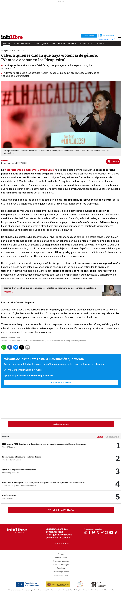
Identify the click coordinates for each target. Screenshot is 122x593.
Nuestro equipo (61, 557)
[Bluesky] (93, 533)
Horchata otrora (9, 495)
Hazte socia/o (62, 543)
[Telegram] (102, 533)
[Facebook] (89, 533)
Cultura (36, 43)
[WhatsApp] (85, 533)
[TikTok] (116, 533)
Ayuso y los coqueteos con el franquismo (19, 470)
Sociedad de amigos (61, 565)
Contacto (61, 554)
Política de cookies (61, 575)
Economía (25, 43)
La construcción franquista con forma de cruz (21, 457)
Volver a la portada (61, 510)
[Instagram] (106, 533)
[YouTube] (111, 533)
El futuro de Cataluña (55, 341)
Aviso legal (61, 568)
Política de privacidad (61, 572)
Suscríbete (89, 35)
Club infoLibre (97, 43)
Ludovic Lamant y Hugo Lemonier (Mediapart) (19, 485)
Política (6, 43)
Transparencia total (106, 39)
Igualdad (45, 43)
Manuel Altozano (8, 447)
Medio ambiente (59, 43)
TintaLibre (84, 43)
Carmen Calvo (15, 341)
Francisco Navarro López (11, 460)
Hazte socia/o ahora (61, 382)
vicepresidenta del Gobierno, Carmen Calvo (29, 169)
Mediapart (72, 43)
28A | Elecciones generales (76, 341)
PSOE (25, 341)
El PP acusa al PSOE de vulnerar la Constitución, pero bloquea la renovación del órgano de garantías (44, 444)
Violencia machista (37, 341)
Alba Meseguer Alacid (10, 473)
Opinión (15, 43)
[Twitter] (98, 533)
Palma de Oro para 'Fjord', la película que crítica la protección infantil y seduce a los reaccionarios (43, 482)
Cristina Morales (8, 498)
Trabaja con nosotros (61, 561)
